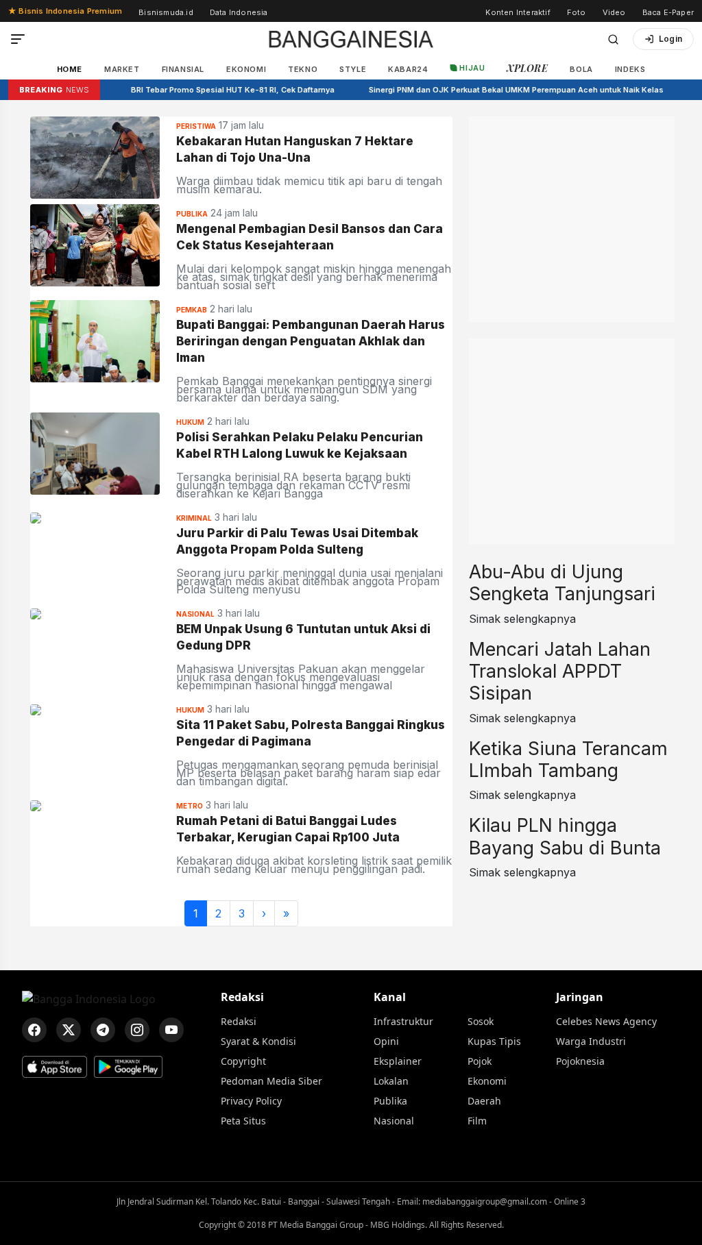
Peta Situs (243, 1120)
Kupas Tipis (494, 1041)
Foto (576, 12)
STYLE (352, 69)
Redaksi (242, 996)
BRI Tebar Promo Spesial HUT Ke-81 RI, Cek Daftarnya (213, 90)
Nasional (394, 1120)
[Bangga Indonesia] (351, 39)
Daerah (484, 1100)
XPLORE (527, 68)
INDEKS (630, 69)
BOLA (581, 69)
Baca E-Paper (668, 12)
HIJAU (472, 68)
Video (614, 12)
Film (477, 1120)
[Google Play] (128, 1067)
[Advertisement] (572, 202)
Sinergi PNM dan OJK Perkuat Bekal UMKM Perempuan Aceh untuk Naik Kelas (497, 90)
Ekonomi (487, 1080)
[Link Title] (95, 156)
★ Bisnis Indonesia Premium (65, 11)
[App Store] (54, 1067)
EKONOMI (246, 69)
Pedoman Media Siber (271, 1080)
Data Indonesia (239, 12)
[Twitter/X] (68, 1030)
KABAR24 (408, 69)
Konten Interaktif (517, 12)
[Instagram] (137, 1030)
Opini (386, 1041)
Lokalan (391, 1080)
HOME (69, 69)
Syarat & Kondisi (258, 1041)
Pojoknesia (580, 1061)
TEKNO (302, 69)
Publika (390, 1100)
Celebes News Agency (606, 1021)
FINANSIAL (183, 69)
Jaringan (579, 996)
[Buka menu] (17, 39)
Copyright (243, 1061)
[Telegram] (102, 1030)
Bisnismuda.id (165, 12)
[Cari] (613, 39)
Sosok (481, 1021)
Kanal (390, 996)
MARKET (122, 69)
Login (670, 39)
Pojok (480, 1061)
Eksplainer (398, 1061)
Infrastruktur (403, 1021)
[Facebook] (34, 1030)
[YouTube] (171, 1030)
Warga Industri (591, 1041)
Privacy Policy (251, 1100)
